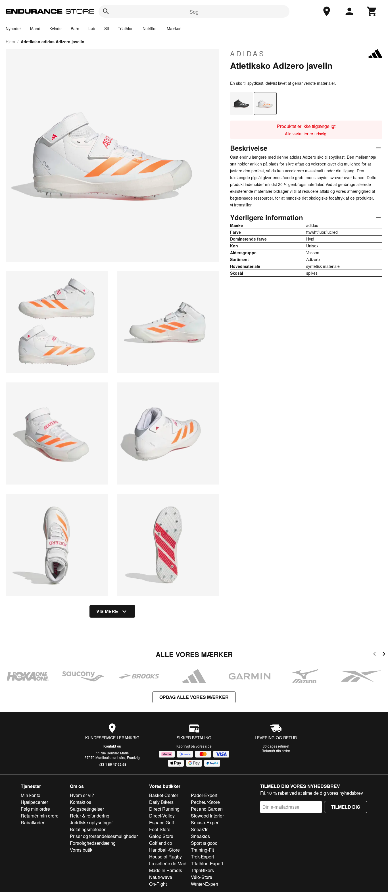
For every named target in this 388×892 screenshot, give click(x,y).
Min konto (30, 795)
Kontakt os (112, 746)
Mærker (174, 28)
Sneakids (200, 836)
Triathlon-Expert (207, 863)
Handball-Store (164, 850)
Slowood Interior (207, 815)
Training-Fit (202, 850)
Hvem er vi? (82, 795)
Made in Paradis (165, 870)
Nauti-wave (160, 877)
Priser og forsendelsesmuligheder (104, 836)
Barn (75, 28)
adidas (247, 53)
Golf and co (160, 843)
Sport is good (204, 843)
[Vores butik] (326, 11)
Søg (194, 11)
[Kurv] (372, 11)
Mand (35, 28)
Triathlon (125, 28)
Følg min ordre (35, 809)
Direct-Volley (162, 815)
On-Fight (158, 884)
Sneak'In (199, 829)
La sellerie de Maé (167, 863)
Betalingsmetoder (87, 829)
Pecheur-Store (205, 802)
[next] (384, 655)
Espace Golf (161, 822)
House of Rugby (165, 856)
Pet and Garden (207, 809)
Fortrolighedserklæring (93, 843)
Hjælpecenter (34, 802)
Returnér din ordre (276, 750)
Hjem (10, 41)
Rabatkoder (32, 822)
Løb (91, 28)
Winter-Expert (204, 884)
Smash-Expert (205, 822)
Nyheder (13, 28)
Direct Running (164, 809)
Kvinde (55, 28)
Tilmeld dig (345, 807)
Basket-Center (163, 795)
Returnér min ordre (40, 815)
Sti (106, 28)
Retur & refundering (89, 815)
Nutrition (150, 28)
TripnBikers (202, 870)
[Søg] (106, 11)
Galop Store (161, 836)
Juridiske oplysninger (91, 822)
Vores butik (81, 850)
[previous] (374, 655)
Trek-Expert (202, 856)
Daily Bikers (161, 802)
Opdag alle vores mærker (194, 697)
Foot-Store (159, 829)
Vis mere (107, 611)
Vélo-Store (201, 877)
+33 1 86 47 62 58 (112, 764)
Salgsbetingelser (87, 809)
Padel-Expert (204, 795)
